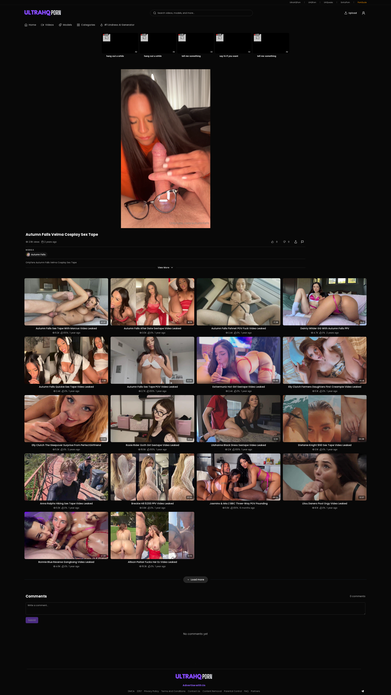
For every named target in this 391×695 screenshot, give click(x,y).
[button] (66, 301)
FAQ (246, 691)
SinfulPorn (345, 2)
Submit (32, 620)
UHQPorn (312, 2)
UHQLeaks (328, 2)
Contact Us (194, 691)
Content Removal (212, 691)
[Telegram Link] (362, 691)
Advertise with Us (194, 685)
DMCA (131, 691)
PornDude (362, 2)
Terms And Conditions (173, 691)
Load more (197, 579)
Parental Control (233, 691)
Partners (255, 691)
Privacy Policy (151, 691)
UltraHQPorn (295, 2)
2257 (139, 691)
